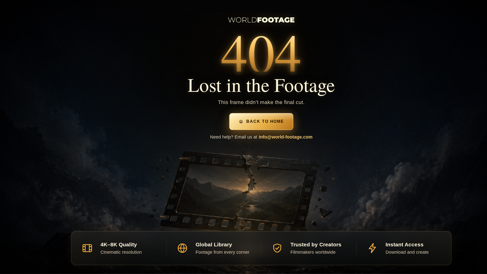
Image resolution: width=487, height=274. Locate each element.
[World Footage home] (261, 20)
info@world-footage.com (285, 137)
